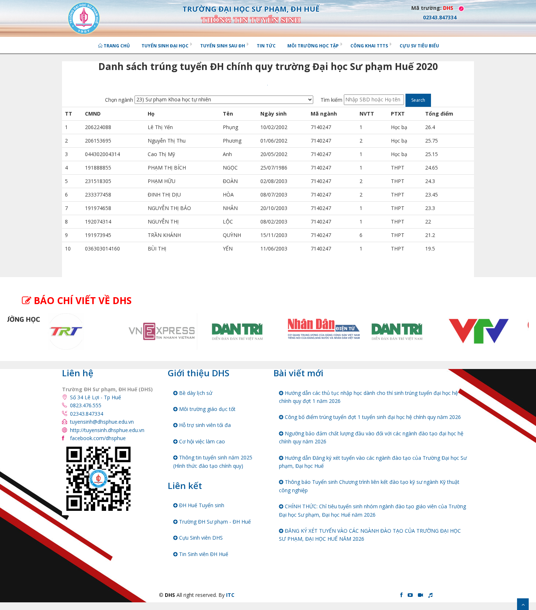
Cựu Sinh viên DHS (200, 537)
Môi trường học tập (313, 46)
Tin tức (266, 46)
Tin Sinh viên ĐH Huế (203, 554)
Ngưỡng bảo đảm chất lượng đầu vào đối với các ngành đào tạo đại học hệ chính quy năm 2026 (371, 437)
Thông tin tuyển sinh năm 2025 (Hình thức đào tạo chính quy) (212, 461)
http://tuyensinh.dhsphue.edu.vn (107, 430)
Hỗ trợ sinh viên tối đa (204, 424)
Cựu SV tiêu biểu (419, 46)
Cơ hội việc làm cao (201, 441)
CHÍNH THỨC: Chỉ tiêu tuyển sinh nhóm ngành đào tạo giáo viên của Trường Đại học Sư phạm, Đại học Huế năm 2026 (372, 510)
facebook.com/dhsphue (98, 438)
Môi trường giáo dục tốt (207, 408)
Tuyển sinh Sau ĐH (222, 46)
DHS (448, 7)
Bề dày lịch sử (195, 392)
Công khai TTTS (369, 46)
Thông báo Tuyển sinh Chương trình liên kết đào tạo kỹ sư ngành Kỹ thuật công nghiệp (369, 485)
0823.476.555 (85, 405)
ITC (230, 594)
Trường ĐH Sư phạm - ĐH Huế (214, 521)
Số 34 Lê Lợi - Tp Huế (95, 397)
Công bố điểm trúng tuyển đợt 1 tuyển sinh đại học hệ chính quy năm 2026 (372, 416)
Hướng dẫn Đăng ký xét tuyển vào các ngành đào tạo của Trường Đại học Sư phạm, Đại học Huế (373, 461)
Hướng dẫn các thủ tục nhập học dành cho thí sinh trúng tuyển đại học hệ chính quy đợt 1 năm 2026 (368, 396)
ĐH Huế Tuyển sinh (201, 505)
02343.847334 (86, 413)
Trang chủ (116, 46)
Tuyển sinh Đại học (165, 46)
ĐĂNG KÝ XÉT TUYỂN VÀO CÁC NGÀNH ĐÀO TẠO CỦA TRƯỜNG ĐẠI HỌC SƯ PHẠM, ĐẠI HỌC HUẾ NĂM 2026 (370, 534)
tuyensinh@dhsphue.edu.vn (102, 421)
